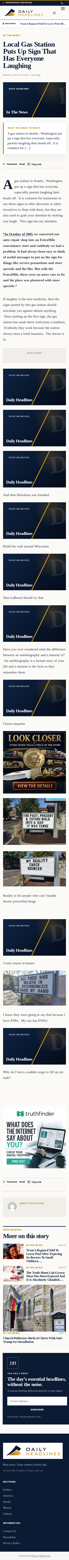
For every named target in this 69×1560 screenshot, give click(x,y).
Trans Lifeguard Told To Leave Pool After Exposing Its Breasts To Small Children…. (43, 23)
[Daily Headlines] (23, 12)
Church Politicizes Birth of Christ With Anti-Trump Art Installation (33, 1340)
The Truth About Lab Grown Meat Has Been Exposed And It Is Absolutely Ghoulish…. (45, 1276)
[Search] (54, 12)
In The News (11, 35)
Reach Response (41, 1555)
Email (22, 164)
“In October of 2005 (18, 234)
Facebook (12, 164)
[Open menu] (63, 12)
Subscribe (37, 1409)
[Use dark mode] (62, 3)
